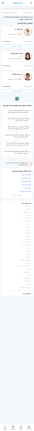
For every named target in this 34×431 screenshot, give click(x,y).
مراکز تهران (17, 8)
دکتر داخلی (28, 236)
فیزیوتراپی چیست (26, 175)
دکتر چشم (28, 254)
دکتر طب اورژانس (27, 221)
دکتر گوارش (28, 227)
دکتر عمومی (28, 230)
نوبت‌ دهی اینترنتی (25, 8)
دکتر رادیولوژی (27, 278)
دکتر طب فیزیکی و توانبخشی (24, 266)
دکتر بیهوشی (27, 206)
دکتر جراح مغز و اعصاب (25, 245)
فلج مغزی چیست (26, 185)
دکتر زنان (29, 248)
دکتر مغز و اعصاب (26, 242)
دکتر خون (28, 251)
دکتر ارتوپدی (28, 257)
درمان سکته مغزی (26, 178)
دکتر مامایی (28, 239)
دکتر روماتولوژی (27, 281)
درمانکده (32, 8)
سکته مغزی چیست (26, 181)
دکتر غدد (29, 224)
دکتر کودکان (28, 263)
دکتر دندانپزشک (27, 212)
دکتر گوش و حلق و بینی (25, 260)
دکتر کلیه (28, 284)
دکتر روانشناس (27, 272)
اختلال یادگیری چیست (25, 191)
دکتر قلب (29, 209)
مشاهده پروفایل (17, 46)
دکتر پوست (28, 215)
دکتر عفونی (28, 233)
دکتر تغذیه (28, 218)
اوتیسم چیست (27, 188)
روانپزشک (28, 269)
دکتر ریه (29, 275)
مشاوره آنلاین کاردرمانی (25, 287)
